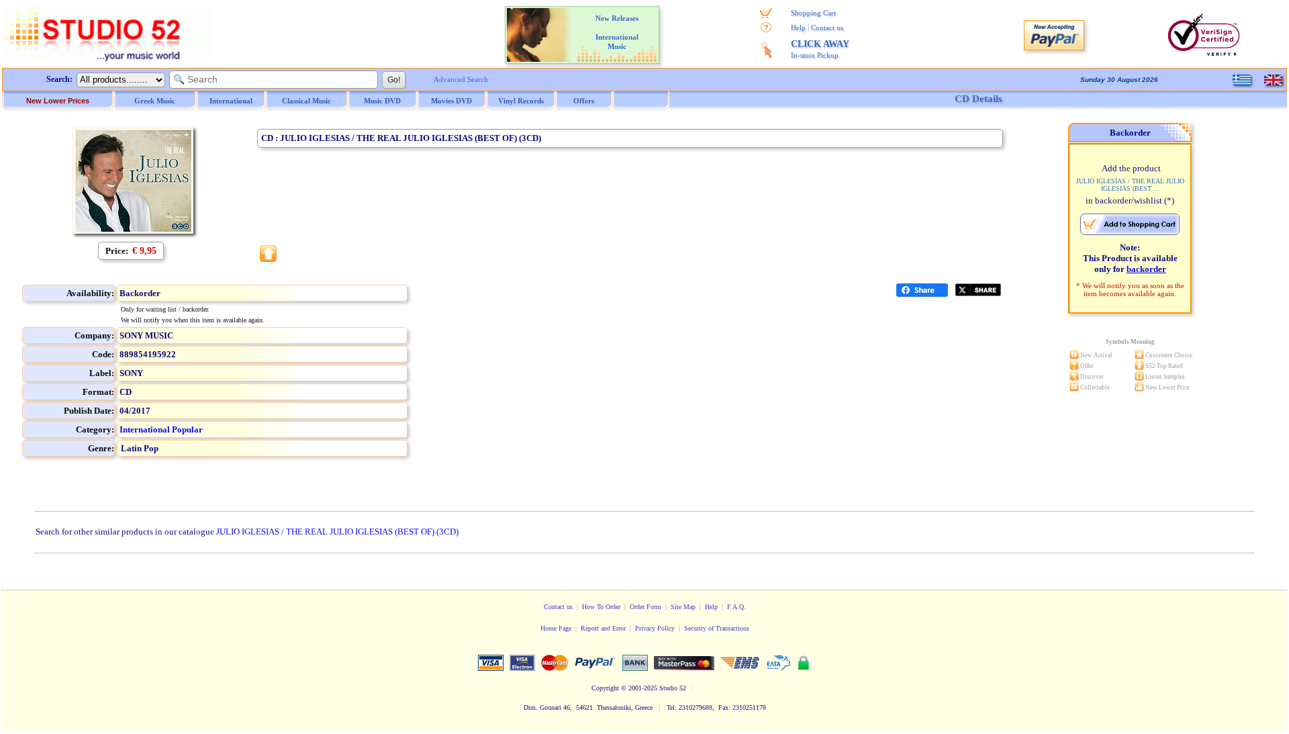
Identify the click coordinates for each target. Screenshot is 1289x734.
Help (798, 28)
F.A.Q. (736, 606)
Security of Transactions (716, 628)
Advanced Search (461, 79)
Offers (583, 101)
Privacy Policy (655, 628)
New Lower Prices (57, 101)
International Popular (161, 429)
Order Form (645, 606)
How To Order (601, 606)
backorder (1146, 269)
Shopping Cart (813, 13)
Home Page (555, 628)
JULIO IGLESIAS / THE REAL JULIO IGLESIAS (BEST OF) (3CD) (337, 531)
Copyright (605, 688)
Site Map (683, 606)
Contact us (827, 28)
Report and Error (603, 628)
